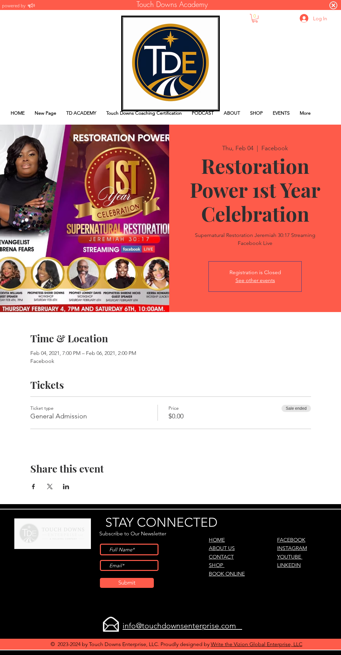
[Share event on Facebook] (33, 486)
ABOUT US (222, 548)
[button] (255, 18)
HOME (217, 540)
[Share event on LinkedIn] (66, 486)
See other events (255, 280)
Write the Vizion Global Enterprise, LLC (256, 644)
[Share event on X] (50, 486)
